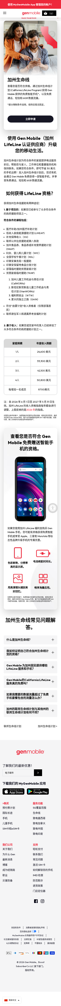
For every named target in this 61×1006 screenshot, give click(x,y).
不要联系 (38, 943)
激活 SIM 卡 (39, 864)
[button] (12, 1000)
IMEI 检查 (38, 875)
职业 (5, 875)
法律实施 (27, 939)
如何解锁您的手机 (43, 869)
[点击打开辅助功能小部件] (53, 508)
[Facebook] (36, 901)
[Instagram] (42, 901)
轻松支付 (38, 849)
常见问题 (38, 859)
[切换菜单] (4, 13)
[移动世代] (30, 13)
